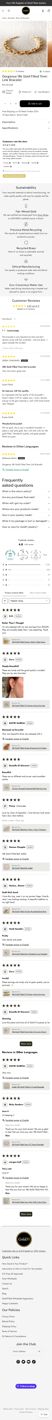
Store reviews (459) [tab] (38, 593)
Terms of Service (9, 1331)
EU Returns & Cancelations (14, 1336)
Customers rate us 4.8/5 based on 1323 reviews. (24, 1250)
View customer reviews (14, 176)
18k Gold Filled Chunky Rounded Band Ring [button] (29, 911)
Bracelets (11, 18)
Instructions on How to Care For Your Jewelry (22, 1268)
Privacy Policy (8, 1316)
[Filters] (5, 600)
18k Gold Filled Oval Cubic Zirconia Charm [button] (29, 1032)
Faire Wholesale (9, 1278)
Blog (4, 1293)
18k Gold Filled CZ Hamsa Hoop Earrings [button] (28, 705)
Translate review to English (17, 469)
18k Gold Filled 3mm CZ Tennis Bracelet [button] (28, 1144)
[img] (8, 326)
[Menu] (3, 11)
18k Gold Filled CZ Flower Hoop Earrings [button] (28, 994)
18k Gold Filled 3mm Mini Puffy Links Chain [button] (29, 1202)
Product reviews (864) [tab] (14, 593)
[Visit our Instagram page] (18, 1362)
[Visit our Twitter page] (23, 1362)
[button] (9, 71)
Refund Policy (8, 1321)
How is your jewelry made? (17, 515)
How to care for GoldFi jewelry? (19, 527)
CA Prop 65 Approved (12, 1273)
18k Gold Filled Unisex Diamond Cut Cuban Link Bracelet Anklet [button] (29, 748)
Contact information (26, 1412)
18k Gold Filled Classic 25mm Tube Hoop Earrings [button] (28, 642)
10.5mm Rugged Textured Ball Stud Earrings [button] (29, 788)
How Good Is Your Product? (14, 1263)
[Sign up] (39, 1351)
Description (8, 122)
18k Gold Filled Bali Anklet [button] (22, 868)
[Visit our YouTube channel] (28, 1362)
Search (5, 1288)
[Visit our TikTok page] (34, 1362)
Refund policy (8, 1409)
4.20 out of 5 (33, 306)
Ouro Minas (43, 215)
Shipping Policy (9, 1326)
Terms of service (30, 1409)
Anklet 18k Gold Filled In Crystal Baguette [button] (28, 1087)
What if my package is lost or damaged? (24, 521)
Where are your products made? (20, 509)
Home (4, 18)
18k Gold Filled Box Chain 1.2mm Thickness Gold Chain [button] (29, 829)
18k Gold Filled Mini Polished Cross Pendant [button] (29, 954)
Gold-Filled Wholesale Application (17, 1298)
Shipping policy (43, 1409)
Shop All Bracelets (22, 18)
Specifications (10, 128)
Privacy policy (19, 1409)
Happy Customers (10, 1303)
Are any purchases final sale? (18, 497)
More (45, 555)
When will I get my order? (16, 503)
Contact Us (7, 1283)
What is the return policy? (17, 491)
